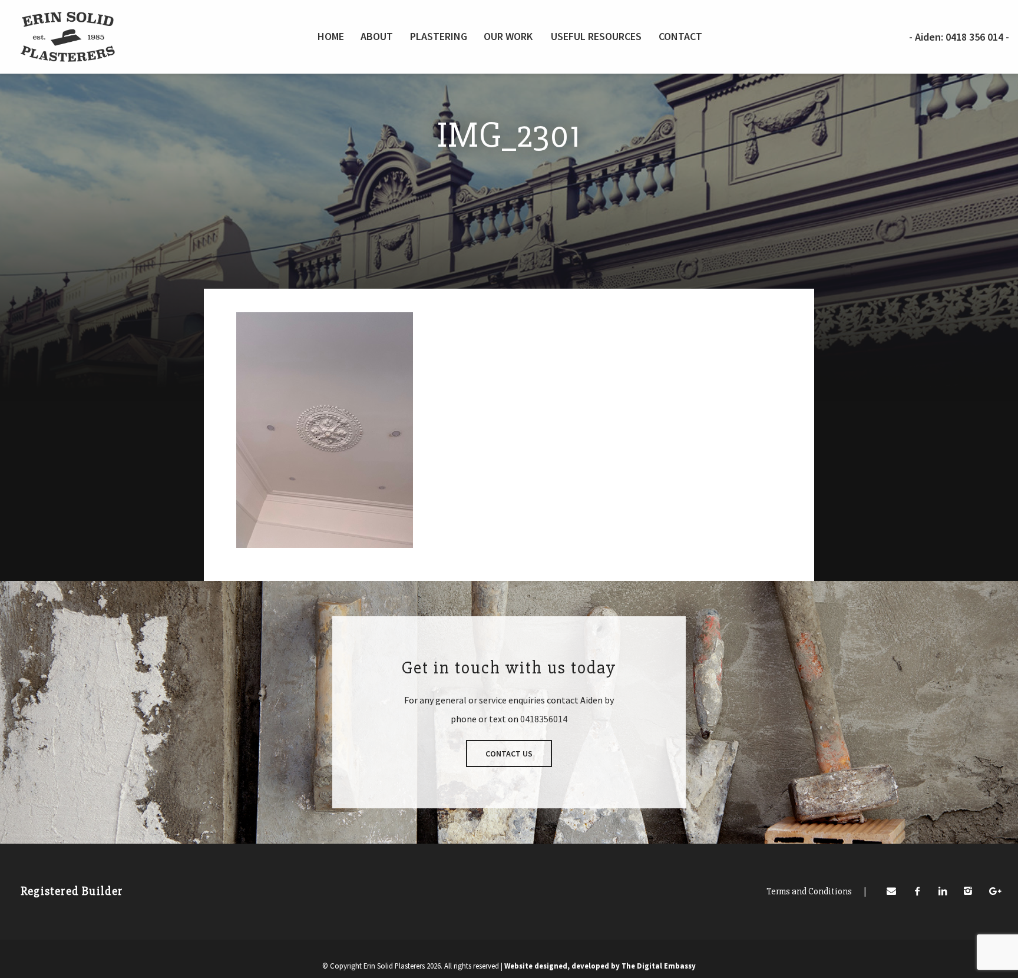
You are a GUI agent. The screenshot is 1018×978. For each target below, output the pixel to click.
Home (331, 36)
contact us (509, 753)
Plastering (438, 36)
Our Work (508, 36)
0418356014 (543, 719)
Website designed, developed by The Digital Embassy (600, 965)
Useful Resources (596, 36)
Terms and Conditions (816, 891)
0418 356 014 (976, 37)
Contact (680, 36)
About (377, 36)
